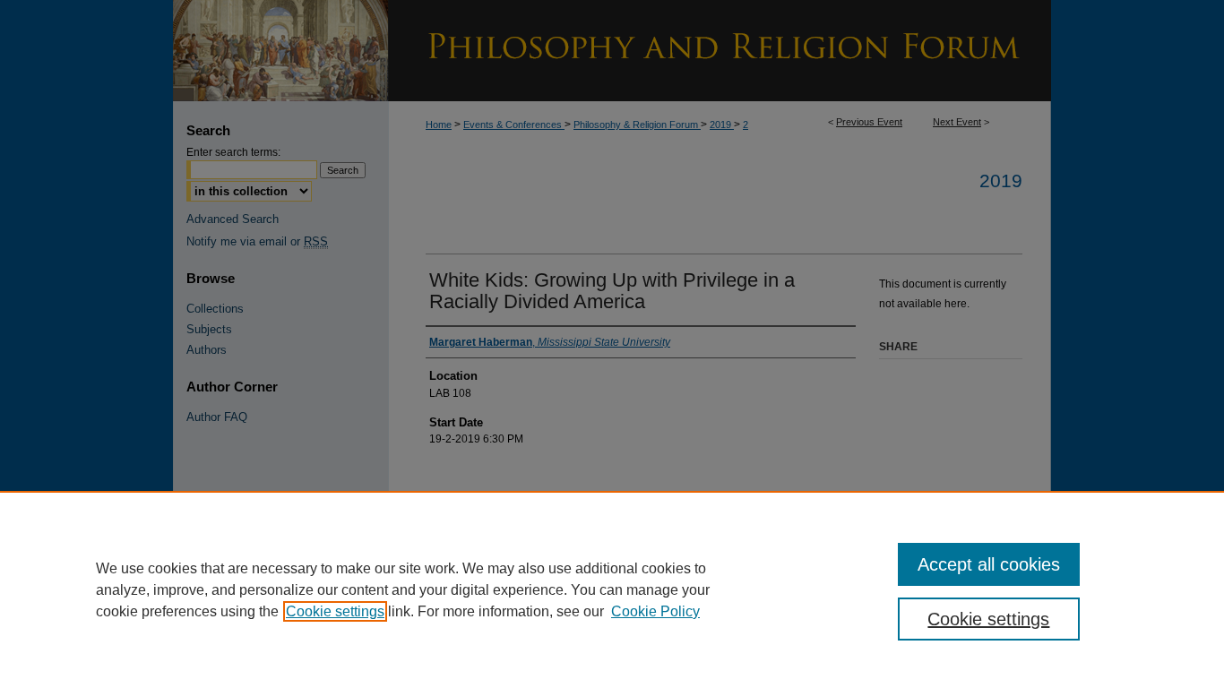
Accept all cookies (989, 564)
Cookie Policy (655, 611)
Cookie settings (335, 611)
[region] (612, 589)
